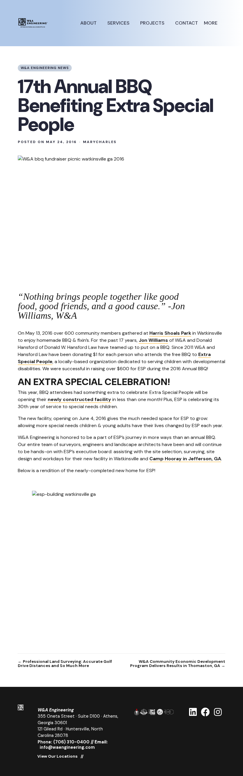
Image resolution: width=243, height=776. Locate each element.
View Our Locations (57, 756)
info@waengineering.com (67, 747)
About (89, 23)
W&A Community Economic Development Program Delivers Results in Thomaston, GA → (177, 664)
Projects (153, 23)
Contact (186, 23)
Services (119, 23)
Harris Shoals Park (170, 333)
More (211, 23)
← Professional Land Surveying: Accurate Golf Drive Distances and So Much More (65, 664)
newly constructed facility (79, 399)
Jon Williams (153, 340)
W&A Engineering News (45, 68)
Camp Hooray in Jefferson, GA (185, 459)
